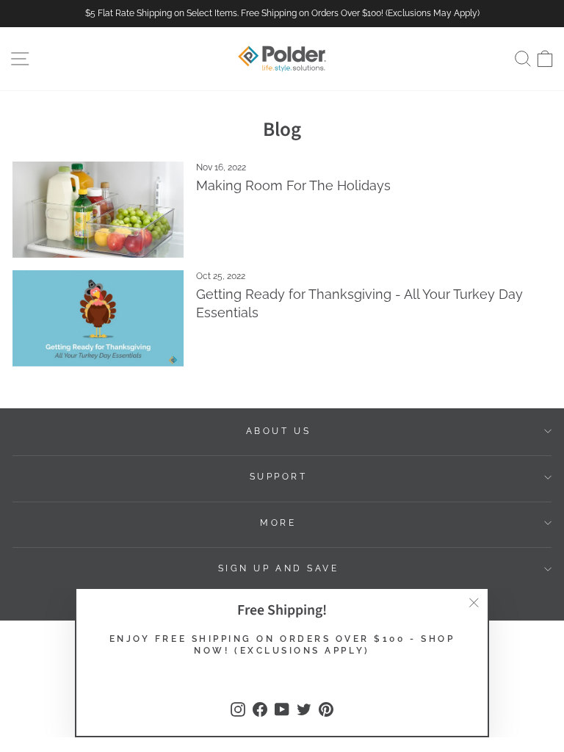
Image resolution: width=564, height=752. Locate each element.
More (278, 523)
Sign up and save (278, 568)
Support (279, 476)
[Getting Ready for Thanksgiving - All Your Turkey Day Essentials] (98, 318)
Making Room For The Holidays (293, 185)
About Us (278, 431)
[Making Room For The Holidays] (98, 210)
